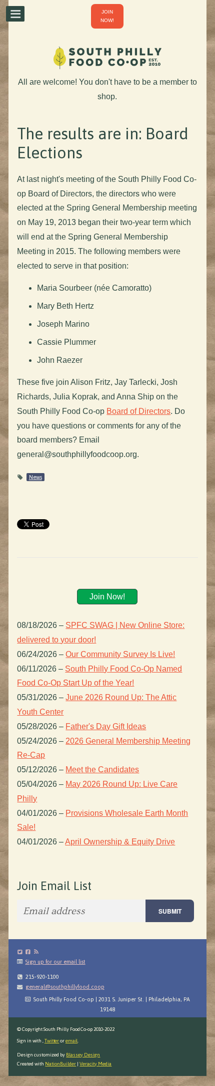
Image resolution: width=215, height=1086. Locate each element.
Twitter (51, 1040)
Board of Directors (138, 411)
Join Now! (107, 596)
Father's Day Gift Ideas (106, 726)
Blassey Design (83, 1054)
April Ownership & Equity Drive (120, 841)
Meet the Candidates (102, 769)
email (72, 1040)
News (35, 477)
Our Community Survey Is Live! (120, 654)
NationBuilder (60, 1063)
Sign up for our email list (55, 962)
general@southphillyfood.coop (65, 987)
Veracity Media (96, 1063)
